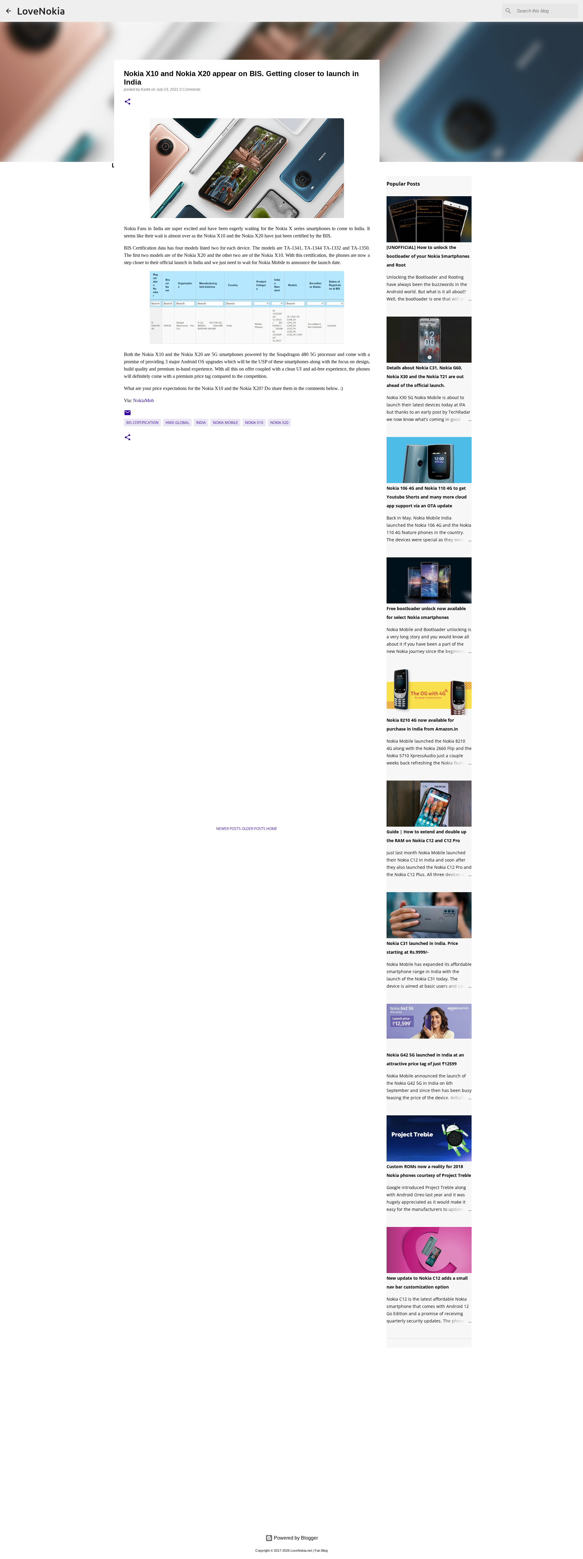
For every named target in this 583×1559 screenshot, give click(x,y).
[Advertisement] (183, 801)
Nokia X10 (254, 422)
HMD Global (177, 422)
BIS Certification (142, 422)
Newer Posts (229, 828)
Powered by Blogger (295, 1538)
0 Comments (189, 89)
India (201, 422)
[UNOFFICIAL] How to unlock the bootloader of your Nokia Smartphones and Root (428, 256)
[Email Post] (127, 415)
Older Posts (254, 828)
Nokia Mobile (225, 422)
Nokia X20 (279, 422)
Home (271, 828)
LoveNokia (41, 11)
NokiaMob (143, 400)
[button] (127, 102)
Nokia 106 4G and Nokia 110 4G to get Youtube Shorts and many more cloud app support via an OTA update (427, 497)
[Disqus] (247, 539)
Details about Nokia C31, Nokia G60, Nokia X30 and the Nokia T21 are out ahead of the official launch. (425, 376)
